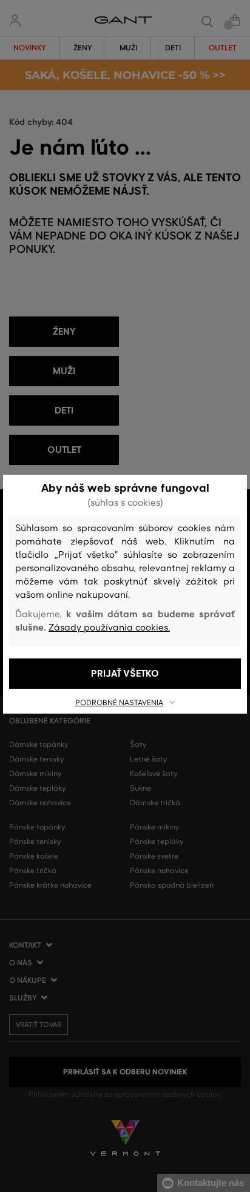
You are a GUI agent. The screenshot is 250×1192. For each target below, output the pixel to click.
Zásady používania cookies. (109, 627)
